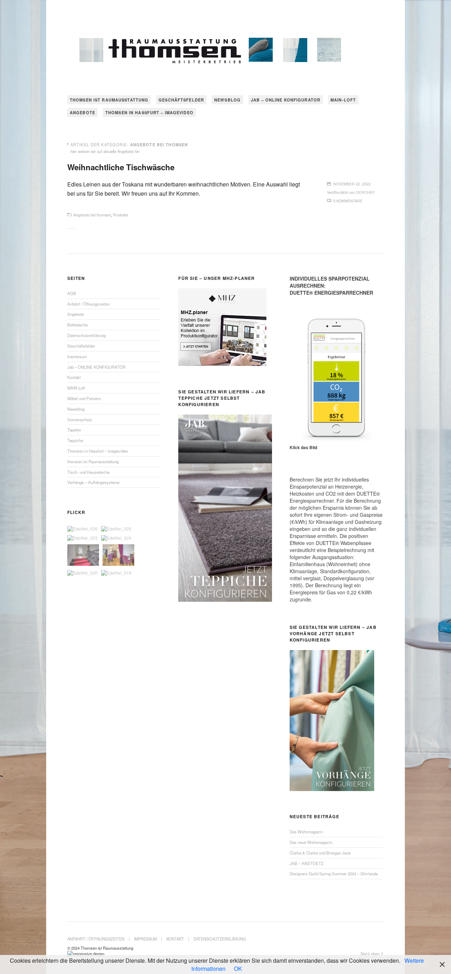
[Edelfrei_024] (116, 538)
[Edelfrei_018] (116, 573)
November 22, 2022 (352, 183)
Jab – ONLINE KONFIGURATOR (285, 100)
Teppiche (75, 440)
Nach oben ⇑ (372, 953)
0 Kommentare (348, 200)
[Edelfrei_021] (118, 555)
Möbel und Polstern (84, 398)
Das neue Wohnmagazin (311, 842)
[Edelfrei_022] (83, 555)
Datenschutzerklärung (86, 335)
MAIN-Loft (343, 100)
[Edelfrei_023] (82, 538)
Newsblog (227, 100)
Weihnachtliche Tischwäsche (120, 167)
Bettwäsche (77, 324)
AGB (71, 293)
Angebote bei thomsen (92, 215)
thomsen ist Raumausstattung (109, 100)
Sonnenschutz (79, 419)
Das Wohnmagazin (306, 831)
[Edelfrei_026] (82, 529)
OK (238, 968)
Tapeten (74, 430)
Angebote (82, 112)
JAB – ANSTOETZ (306, 863)
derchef (365, 192)
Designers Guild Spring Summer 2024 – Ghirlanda (334, 873)
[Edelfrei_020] (82, 573)
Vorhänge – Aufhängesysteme (93, 482)
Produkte (120, 215)
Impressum (77, 356)
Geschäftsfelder (181, 100)
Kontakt (74, 377)
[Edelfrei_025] (116, 529)
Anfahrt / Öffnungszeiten (88, 304)
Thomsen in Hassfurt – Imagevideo (149, 112)
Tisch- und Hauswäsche (88, 472)
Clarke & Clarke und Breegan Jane (320, 853)
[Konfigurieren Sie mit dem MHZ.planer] (222, 364)
